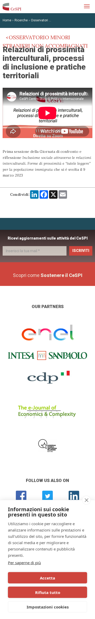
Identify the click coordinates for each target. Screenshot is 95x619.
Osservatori (39, 20)
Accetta (47, 578)
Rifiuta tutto (47, 592)
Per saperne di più (24, 562)
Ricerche (21, 20)
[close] (86, 500)
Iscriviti (80, 250)
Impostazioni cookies (48, 607)
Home (7, 20)
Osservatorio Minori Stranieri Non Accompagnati (45, 41)
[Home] (12, 6)
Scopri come (47, 275)
